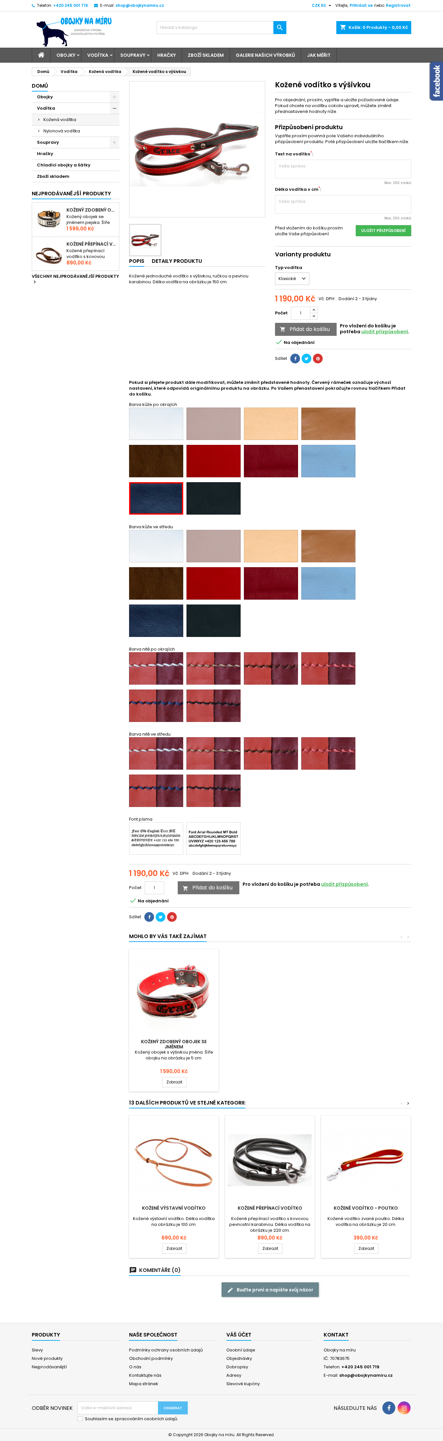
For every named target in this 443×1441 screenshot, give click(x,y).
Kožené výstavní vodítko (174, 1208)
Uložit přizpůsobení (383, 230)
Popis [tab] (136, 261)
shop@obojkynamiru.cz (139, 5)
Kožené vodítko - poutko (366, 1208)
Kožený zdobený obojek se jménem (91, 210)
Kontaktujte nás (145, 1375)
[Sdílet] (295, 358)
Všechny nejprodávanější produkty (75, 279)
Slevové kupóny (243, 1384)
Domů (40, 86)
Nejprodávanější (49, 1367)
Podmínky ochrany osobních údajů (166, 1350)
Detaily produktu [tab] (177, 261)
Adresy (233, 1375)
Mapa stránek (143, 1384)
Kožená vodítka (59, 119)
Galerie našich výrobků (265, 55)
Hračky (166, 55)
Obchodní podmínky (151, 1358)
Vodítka (97, 55)
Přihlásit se (361, 5)
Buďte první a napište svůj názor (270, 1290)
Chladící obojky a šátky (63, 165)
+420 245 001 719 (70, 5)
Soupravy (132, 55)
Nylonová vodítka (61, 131)
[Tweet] (306, 358)
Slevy (37, 1350)
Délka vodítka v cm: (298, 189)
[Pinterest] (318, 358)
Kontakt (336, 1334)
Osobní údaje (240, 1350)
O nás (135, 1367)
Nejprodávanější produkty (71, 193)
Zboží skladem (206, 55)
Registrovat (398, 5)
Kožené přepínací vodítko (91, 244)
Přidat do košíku (305, 329)
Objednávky (239, 1358)
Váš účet (238, 1334)
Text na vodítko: (294, 154)
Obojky (65, 55)
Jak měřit (318, 55)
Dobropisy (237, 1367)
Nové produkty (47, 1358)
